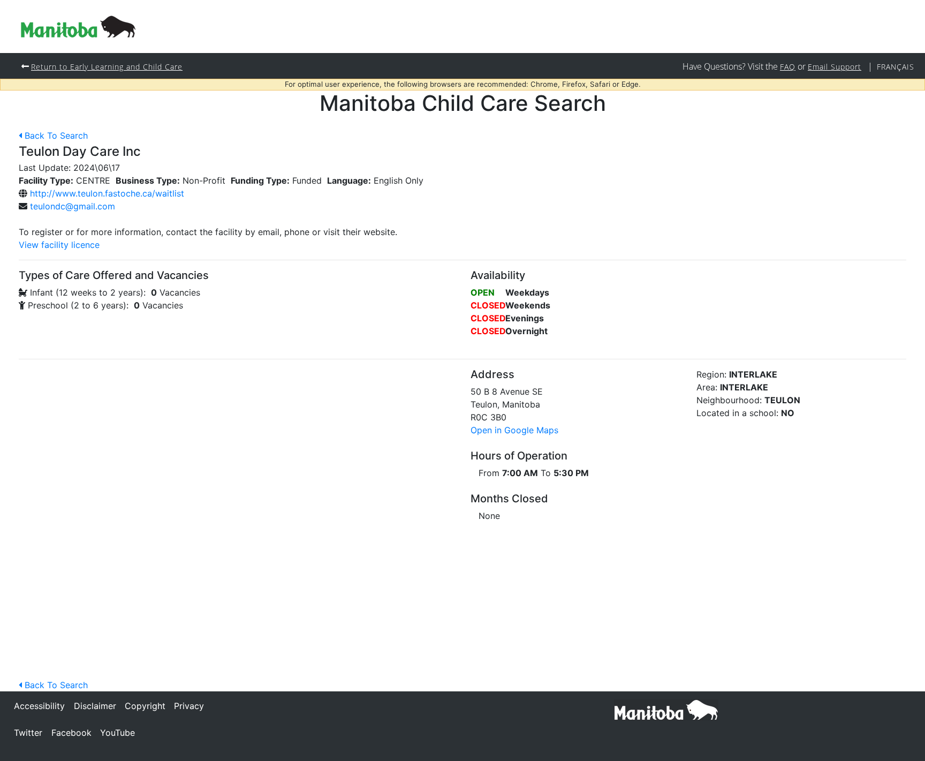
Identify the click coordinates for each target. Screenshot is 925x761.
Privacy (189, 705)
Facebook (71, 732)
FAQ (787, 67)
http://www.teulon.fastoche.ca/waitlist (107, 193)
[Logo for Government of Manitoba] (78, 26)
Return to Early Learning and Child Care (107, 67)
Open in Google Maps (514, 430)
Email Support (834, 67)
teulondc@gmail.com (72, 206)
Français (895, 67)
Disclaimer (95, 705)
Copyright (145, 705)
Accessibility (39, 705)
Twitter (28, 732)
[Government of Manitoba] (666, 709)
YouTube (117, 732)
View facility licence (59, 244)
